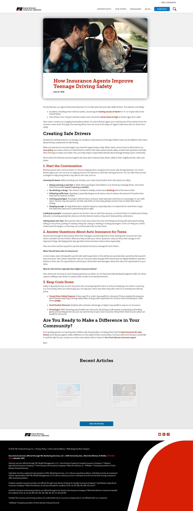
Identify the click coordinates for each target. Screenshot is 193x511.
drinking (110, 190)
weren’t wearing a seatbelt (77, 187)
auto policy (48, 150)
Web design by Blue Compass (78, 449)
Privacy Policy (41, 449)
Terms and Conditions (56, 449)
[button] (175, 9)
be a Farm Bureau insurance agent (120, 337)
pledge (58, 300)
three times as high (109, 117)
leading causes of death (109, 111)
